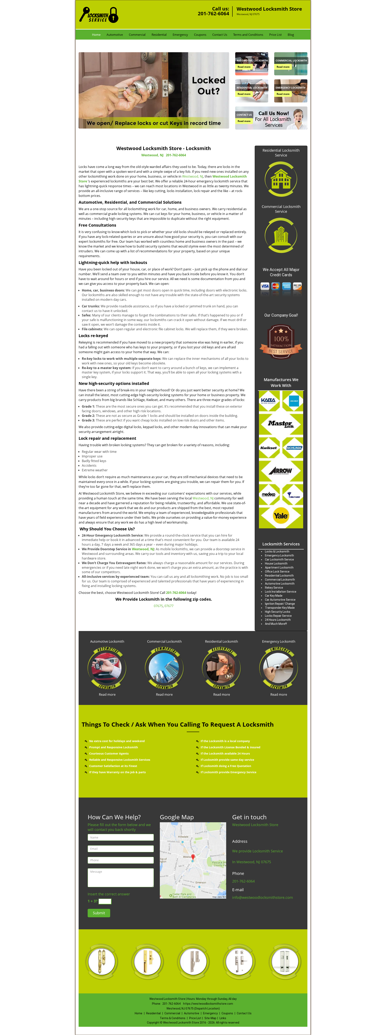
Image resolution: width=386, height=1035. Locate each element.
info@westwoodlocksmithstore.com (262, 897)
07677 (168, 606)
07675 (158, 606)
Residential (159, 35)
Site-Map (210, 1018)
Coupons (200, 35)
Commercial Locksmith (164, 641)
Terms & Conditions (172, 1018)
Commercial (137, 35)
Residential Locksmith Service (281, 153)
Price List (275, 35)
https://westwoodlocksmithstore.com (208, 1003)
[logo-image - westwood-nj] (193, 860)
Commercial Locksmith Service (281, 209)
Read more (244, 67)
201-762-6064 (213, 13)
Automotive (115, 35)
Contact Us (219, 35)
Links (223, 1018)
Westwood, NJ (152, 155)
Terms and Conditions (248, 35)
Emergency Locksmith (278, 641)
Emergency (180, 35)
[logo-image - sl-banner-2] (154, 90)
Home (96, 35)
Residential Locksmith (221, 641)
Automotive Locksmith (107, 641)
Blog (291, 35)
